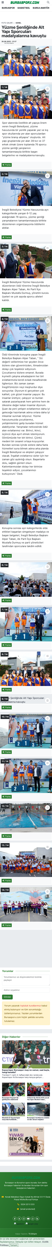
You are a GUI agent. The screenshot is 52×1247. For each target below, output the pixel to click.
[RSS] (37, 1219)
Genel (18, 23)
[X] (19, 1219)
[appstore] (19, 1224)
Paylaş (8, 165)
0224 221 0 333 (27, 1204)
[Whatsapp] (33, 1219)
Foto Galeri (7, 23)
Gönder (7, 997)
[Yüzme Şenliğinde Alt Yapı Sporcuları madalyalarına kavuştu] (26, 61)
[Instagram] (24, 1219)
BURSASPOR (8, 8)
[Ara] (48, 2)
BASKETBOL (24, 8)
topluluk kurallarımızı (31, 1005)
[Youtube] (28, 1219)
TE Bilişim (32, 1234)
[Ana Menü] (3, 2)
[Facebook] (15, 1219)
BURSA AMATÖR (41, 8)
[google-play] (31, 1224)
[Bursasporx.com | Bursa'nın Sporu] (25, 2)
